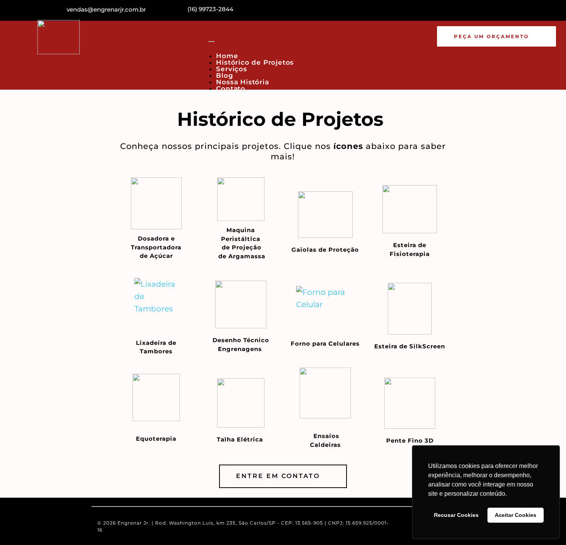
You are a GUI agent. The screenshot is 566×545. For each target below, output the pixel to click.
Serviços (231, 69)
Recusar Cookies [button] (456, 515)
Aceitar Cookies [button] (515, 515)
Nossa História (242, 82)
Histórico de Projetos (255, 62)
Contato (230, 88)
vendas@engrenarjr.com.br (106, 9)
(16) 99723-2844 (210, 9)
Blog (224, 75)
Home (227, 56)
